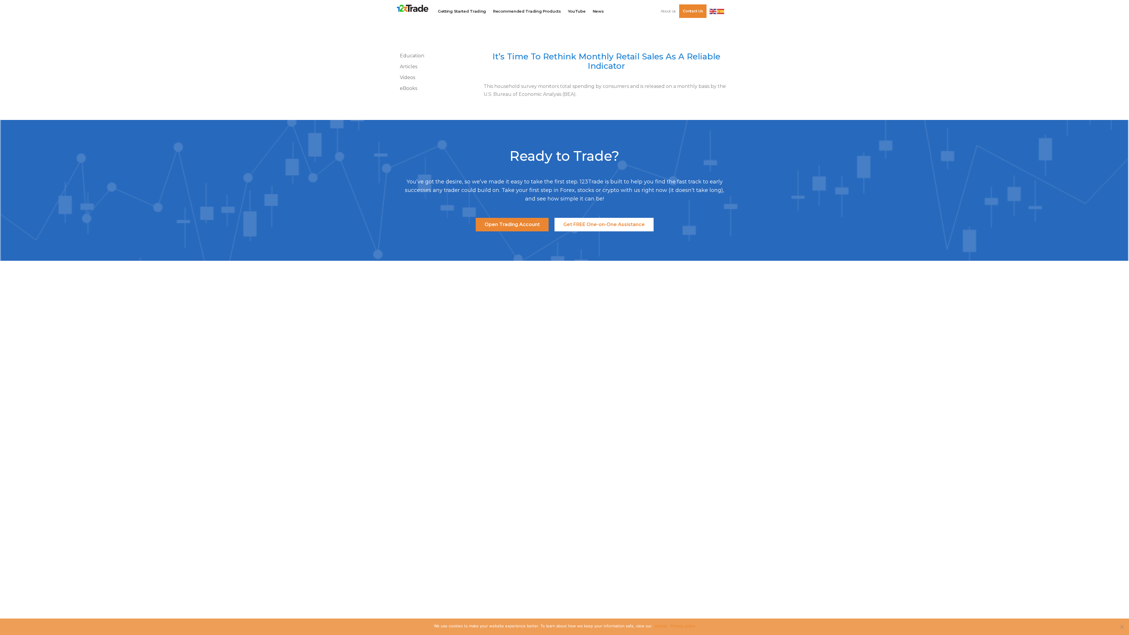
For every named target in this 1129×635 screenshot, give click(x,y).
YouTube (577, 11)
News (598, 11)
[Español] (721, 11)
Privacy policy (683, 626)
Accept (661, 626)
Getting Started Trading (462, 11)
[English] (713, 11)
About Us (668, 11)
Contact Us (693, 11)
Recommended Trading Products (527, 11)
